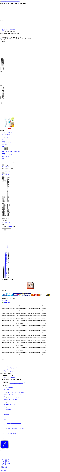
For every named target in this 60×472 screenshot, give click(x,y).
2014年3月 (6, 266)
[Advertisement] (28, 12)
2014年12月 (6, 257)
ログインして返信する (6, 171)
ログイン (10, 226)
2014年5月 (6, 264)
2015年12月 (6, 245)
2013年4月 (6, 277)
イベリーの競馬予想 (5, 461)
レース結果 (4, 462)
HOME (5, 21)
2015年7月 (6, 250)
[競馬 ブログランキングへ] (5, 383)
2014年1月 (6, 268)
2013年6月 (6, 275)
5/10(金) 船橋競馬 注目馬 (6, 159)
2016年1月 (6, 244)
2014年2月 (6, 267)
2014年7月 (6, 262)
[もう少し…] (7, 38)
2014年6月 (6, 263)
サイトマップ (4, 466)
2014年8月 (6, 261)
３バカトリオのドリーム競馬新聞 (9, 377)
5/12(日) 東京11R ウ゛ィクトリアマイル (8, 160)
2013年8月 (6, 273)
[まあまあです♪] (14, 38)
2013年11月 (6, 270)
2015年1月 (6, 256)
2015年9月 (6, 248)
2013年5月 (6, 276)
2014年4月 (6, 265)
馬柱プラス (6, 365)
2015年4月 (6, 253)
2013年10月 (6, 271)
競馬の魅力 (6, 366)
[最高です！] (19, 38)
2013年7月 (6, 274)
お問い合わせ (4, 467)
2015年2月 (6, 255)
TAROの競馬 (6, 369)
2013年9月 (6, 272)
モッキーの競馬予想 (5, 459)
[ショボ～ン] (2, 38)
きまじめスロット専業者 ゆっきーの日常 (11, 367)
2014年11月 (6, 258)
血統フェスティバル (7, 370)
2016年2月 (6, 243)
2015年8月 (6, 249)
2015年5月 (6, 252)
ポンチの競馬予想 (5, 460)
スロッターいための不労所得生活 (9, 368)
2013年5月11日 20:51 (5, 174)
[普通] (10, 38)
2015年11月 (6, 246)
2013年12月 (6, 269)
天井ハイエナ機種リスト (6, 463)
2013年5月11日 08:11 (5, 166)
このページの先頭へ (3, 470)
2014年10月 (6, 259)
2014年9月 (6, 260)
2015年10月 (6, 247)
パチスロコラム (5, 464)
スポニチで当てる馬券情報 (8, 371)
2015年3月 (6, 254)
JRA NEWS (7, 302)
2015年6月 (6, 251)
